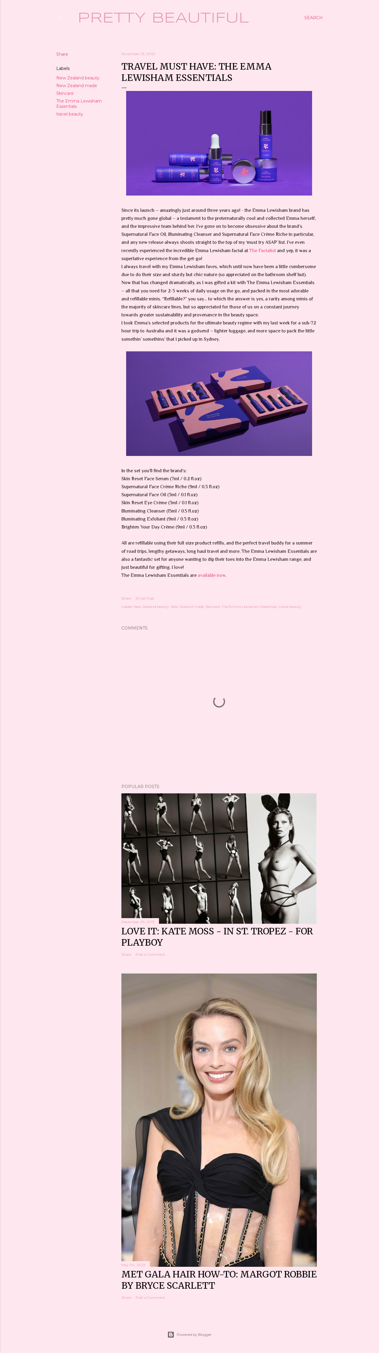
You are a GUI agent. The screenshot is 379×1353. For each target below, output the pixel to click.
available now (211, 575)
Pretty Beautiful (163, 18)
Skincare (65, 93)
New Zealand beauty (77, 78)
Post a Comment (150, 954)
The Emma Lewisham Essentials (249, 606)
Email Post (145, 598)
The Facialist (262, 250)
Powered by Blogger (194, 1334)
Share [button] (62, 54)
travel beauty (69, 114)
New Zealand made (76, 85)
